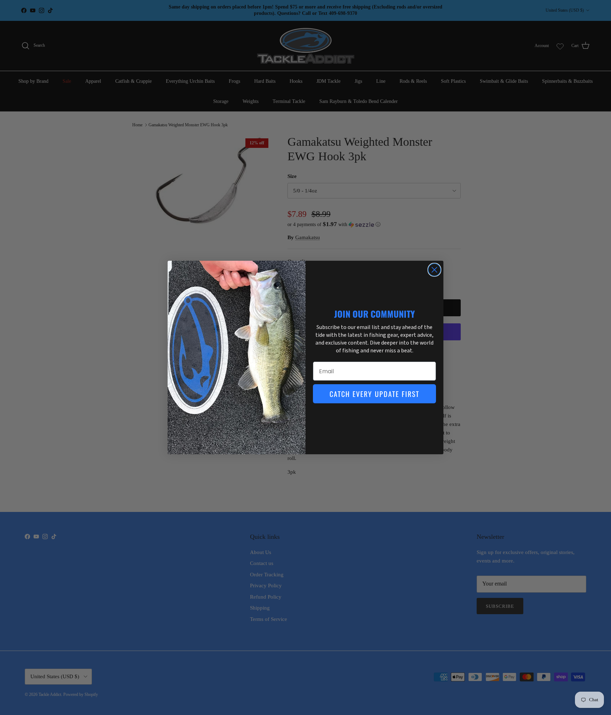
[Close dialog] (434, 270)
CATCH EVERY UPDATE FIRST (374, 393)
